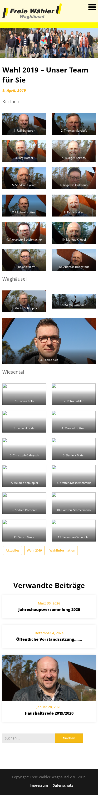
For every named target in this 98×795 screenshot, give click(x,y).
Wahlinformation (62, 550)
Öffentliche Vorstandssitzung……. (49, 639)
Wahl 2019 (34, 550)
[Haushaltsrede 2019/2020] (49, 678)
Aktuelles (12, 550)
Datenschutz (63, 785)
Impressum (39, 785)
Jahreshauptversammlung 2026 (49, 609)
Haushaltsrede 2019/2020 (49, 713)
